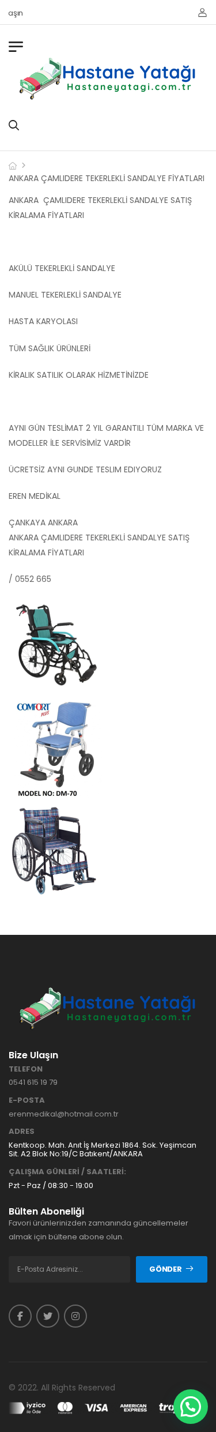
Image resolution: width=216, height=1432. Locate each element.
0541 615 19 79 (33, 1082)
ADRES (22, 1131)
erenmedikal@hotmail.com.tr (64, 1113)
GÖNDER (165, 1269)
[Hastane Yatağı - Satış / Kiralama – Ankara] (108, 78)
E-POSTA (27, 1100)
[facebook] (20, 1316)
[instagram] (75, 1316)
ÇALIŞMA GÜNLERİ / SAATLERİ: (67, 1172)
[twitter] (47, 1316)
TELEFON (26, 1069)
